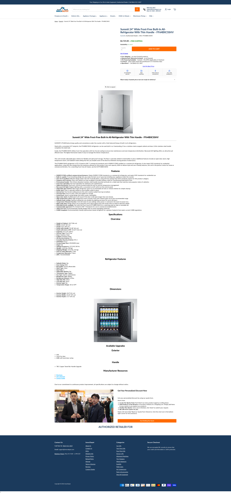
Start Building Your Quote (147, 421)
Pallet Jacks (119, 467)
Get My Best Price (148, 66)
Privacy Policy (90, 456)
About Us (88, 446)
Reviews (88, 467)
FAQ (150, 16)
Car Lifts (118, 446)
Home (56, 21)
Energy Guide (60, 378)
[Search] (137, 9)
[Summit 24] (57, 94)
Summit (61, 21)
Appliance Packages (89, 16)
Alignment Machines (122, 456)
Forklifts (118, 464)
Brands (112, 16)
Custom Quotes (90, 469)
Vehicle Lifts (75, 16)
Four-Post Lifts (120, 451)
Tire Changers (120, 459)
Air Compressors (121, 469)
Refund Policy (90, 459)
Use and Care (60, 376)
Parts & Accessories (122, 472)
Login (169, 9)
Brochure (59, 375)
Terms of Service (90, 464)
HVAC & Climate (124, 16)
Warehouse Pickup (139, 16)
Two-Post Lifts (120, 448)
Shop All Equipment (122, 474)
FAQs (87, 451)
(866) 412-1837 (68, 446)
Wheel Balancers (121, 461)
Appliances (103, 16)
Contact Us (89, 448)
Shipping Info (89, 454)
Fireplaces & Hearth (61, 16)
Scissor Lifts (120, 454)
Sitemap (88, 461)
